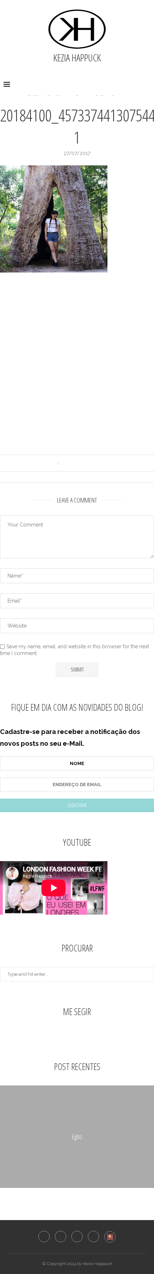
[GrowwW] (110, 1237)
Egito (77, 1136)
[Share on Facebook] (72, 463)
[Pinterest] (77, 1236)
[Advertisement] (77, 367)
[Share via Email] (92, 463)
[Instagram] (60, 1236)
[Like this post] (64, 463)
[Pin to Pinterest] (85, 463)
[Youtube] (93, 1236)
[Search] (146, 84)
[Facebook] (44, 1236)
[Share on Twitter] (79, 463)
